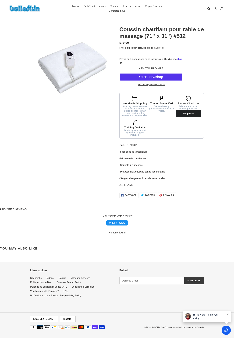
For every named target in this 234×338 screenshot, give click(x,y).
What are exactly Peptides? (44, 291)
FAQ (66, 291)
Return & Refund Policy (69, 282)
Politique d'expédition (41, 282)
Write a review (117, 222)
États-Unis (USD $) (43, 318)
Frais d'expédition (128, 47)
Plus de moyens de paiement (151, 84)
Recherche (36, 278)
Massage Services (80, 278)
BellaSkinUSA (158, 327)
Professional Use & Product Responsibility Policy (55, 295)
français (67, 318)
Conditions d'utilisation (82, 286)
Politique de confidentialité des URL (48, 286)
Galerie (62, 278)
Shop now (188, 113)
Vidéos (50, 278)
